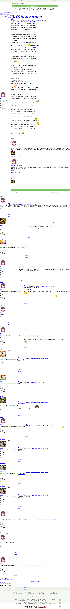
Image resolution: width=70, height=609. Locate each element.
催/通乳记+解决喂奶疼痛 (18, 192)
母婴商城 (36, 6)
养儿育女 (27, 8)
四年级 (1, 98)
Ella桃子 (1, 239)
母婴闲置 (51, 9)
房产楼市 (37, 9)
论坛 (17, 6)
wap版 (17, 0)
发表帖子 (5, 582)
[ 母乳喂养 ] (9, 17)
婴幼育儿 (9, 12)
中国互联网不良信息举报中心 (52, 603)
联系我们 (43, 593)
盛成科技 (34, 600)
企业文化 (34, 593)
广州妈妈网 (6, 12)
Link (5, 583)
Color (1, 583)
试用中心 (54, 8)
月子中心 (20, 9)
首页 (14, 6)
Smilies (11, 583)
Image (3, 583)
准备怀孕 (16, 8)
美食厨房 (41, 8)
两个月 (16, 47)
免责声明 (19, 593)
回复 (9, 214)
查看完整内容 (21, 146)
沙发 (9, 203)
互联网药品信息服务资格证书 (26, 602)
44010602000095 (22, 600)
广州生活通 (51, 8)
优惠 (48, 9)
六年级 (1, 312)
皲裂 (31, 21)
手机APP (14, 0)
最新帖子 (26, 20)
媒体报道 (22, 593)
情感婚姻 (44, 9)
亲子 (14, 9)
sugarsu (12, 156)
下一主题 (5, 16)
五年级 (1, 517)
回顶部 (60, 606)
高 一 (1, 381)
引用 (10, 214)
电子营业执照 (32, 602)
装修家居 (41, 9)
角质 (25, 75)
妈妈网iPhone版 (22, 450)
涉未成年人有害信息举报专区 (44, 603)
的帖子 (23, 267)
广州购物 (37, 8)
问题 (23, 87)
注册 (56, 0)
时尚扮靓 (44, 8)
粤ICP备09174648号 (39, 599)
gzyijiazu (12, 172)
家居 (27, 6)
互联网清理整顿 (22, 599)
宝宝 (14, 25)
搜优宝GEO (36, 596)
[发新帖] (4, 14)
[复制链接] (41, 17)
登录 (54, 0)
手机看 (60, 603)
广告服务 (46, 593)
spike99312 (13, 146)
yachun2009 (2, 510)
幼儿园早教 (23, 8)
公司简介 (28, 593)
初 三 (1, 563)
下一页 (2, 13)
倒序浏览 (18, 15)
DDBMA (1, 258)
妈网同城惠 (32, 6)
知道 (34, 23)
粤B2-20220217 (34, 599)
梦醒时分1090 (2, 439)
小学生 (16, 9)
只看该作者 (22, 20)
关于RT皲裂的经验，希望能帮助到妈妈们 (25, 17)
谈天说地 (34, 9)
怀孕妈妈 (20, 8)
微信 (56, 593)
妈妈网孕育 (28, 587)
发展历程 (31, 593)
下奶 (28, 29)
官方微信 (21, 0)
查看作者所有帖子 (31, 20)
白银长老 (1, 448)
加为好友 (39, 20)
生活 (31, 9)
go (7, 15)
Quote (7, 583)
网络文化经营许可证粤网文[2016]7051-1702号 (41, 602)
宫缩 (28, 42)
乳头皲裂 (25, 21)
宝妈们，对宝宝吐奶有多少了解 (37, 192)
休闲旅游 (34, 8)
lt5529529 (1, 532)
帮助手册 (16, 593)
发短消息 (36, 20)
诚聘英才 (40, 593)
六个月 (31, 56)
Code (9, 583)
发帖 (60, 600)
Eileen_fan (13, 165)
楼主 (12, 19)
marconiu (1, 396)
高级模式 (1, 582)
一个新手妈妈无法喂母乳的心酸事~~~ (54, 192)
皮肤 (35, 47)
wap (54, 593)
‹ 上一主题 (1, 16)
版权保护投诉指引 (46, 600)
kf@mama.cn (37, 603)
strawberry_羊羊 (2, 349)
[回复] (7, 14)
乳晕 (19, 23)
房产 (24, 6)
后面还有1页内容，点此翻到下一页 (6, 579)
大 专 (1, 225)
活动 (21, 6)
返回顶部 (12, 187)
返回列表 (1, 14)
